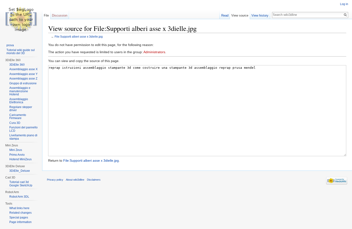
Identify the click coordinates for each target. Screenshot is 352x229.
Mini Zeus (15, 150)
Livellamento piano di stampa (23, 137)
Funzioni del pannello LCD (23, 129)
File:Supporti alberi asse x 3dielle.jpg (79, 36)
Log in (344, 4)
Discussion (59, 15)
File (46, 15)
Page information (20, 222)
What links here (19, 208)
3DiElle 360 (17, 64)
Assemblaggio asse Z (23, 78)
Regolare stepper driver (20, 108)
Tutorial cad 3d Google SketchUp (20, 183)
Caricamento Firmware (17, 116)
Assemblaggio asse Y (23, 74)
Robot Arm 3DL (19, 196)
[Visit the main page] (21, 19)
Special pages (18, 217)
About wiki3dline (75, 179)
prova (10, 45)
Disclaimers (94, 179)
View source (239, 15)
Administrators (154, 52)
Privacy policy (55, 179)
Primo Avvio (17, 154)
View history (259, 15)
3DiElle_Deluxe (19, 170)
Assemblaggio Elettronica (18, 100)
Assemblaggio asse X (23, 69)
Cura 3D (14, 123)
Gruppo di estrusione (23, 83)
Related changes (20, 212)
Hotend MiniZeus (20, 159)
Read (224, 15)
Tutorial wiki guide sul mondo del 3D (20, 51)
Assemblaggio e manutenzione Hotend (19, 91)
